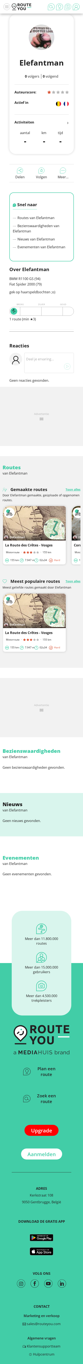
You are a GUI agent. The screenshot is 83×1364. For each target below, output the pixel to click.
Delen (20, 177)
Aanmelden (41, 1154)
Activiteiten (24, 122)
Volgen (41, 177)
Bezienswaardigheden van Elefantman (36, 229)
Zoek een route (46, 1098)
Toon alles (73, 489)
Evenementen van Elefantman (41, 247)
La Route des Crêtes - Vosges (29, 545)
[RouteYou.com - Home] (21, 6)
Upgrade (41, 1130)
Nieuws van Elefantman (36, 239)
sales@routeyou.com (43, 1323)
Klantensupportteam (43, 1346)
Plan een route (46, 1071)
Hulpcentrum (43, 1354)
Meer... (63, 177)
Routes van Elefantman (35, 217)
